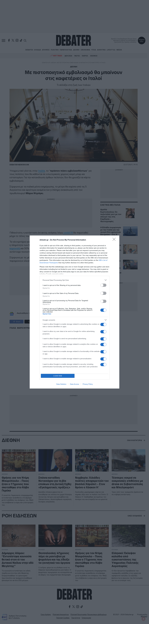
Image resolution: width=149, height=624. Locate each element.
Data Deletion (61, 384)
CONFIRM (57, 376)
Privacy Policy (88, 384)
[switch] (103, 285)
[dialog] (74, 312)
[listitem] (74, 280)
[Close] (115, 240)
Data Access (74, 384)
